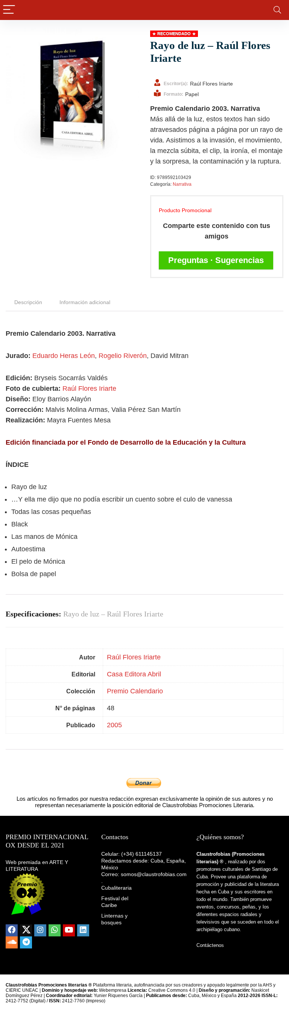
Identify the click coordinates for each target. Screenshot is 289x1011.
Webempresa (112, 990)
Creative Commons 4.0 (172, 990)
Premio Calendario (135, 691)
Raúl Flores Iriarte (89, 388)
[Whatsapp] (55, 930)
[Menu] (9, 10)
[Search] (277, 10)
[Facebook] (12, 930)
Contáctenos (210, 945)
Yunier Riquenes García (118, 995)
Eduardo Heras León (63, 355)
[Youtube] (69, 930)
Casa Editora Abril (134, 674)
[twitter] (26, 930)
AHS (267, 985)
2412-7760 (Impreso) (77, 1000)
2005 (114, 725)
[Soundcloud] (12, 942)
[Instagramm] (40, 930)
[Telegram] (26, 942)
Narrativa (182, 184)
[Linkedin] (83, 930)
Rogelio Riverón (123, 355)
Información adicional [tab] (84, 302)
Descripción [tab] (28, 302)
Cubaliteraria (116, 888)
